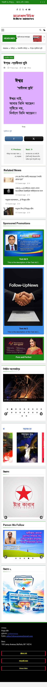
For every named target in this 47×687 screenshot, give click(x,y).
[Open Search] (40, 30)
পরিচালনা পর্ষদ (23, 653)
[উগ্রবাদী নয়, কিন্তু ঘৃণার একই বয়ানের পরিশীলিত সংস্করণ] (32, 40)
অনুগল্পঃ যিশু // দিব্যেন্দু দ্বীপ (24, 208)
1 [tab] (7, 409)
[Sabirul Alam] (23, 543)
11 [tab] (11, 412)
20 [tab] (26, 416)
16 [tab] (32, 412)
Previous (5, 517)
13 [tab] (20, 412)
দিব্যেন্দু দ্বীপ (31, 395)
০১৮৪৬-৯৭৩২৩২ (13, 633)
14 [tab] (24, 412)
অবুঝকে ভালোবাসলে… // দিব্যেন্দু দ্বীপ (17, 200)
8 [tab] (37, 409)
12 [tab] (16, 412)
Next (41, 517)
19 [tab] (22, 416)
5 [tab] (24, 409)
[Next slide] (44, 2)
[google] (26, 9)
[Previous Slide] (40, 2)
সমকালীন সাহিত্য (8, 57)
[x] (23, 9)
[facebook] (17, 9)
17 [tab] (37, 412)
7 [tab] (32, 409)
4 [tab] (20, 409)
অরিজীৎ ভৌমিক (33, 399)
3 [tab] (16, 409)
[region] (23, 394)
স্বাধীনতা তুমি (8, 131)
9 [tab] (41, 409)
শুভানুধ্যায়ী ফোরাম (23, 661)
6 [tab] (28, 409)
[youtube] (29, 9)
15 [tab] (28, 412)
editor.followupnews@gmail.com (19, 636)
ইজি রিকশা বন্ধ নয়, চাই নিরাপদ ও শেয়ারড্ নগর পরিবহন (23, 2)
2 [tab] (11, 409)
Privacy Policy (23, 668)
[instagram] (19, 9)
